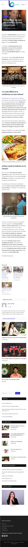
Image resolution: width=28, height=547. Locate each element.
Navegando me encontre (8, 526)
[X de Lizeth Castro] (5, 536)
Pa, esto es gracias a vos (7, 403)
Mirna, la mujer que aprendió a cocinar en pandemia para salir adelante (18, 275)
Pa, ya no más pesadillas (7, 416)
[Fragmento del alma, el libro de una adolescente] (14, 329)
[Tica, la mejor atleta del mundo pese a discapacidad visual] (14, 350)
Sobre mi (4, 524)
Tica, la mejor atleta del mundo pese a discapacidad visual (14, 358)
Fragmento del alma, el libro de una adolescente (14, 337)
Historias (6, 16)
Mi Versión (4, 528)
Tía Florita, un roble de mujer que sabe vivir (6, 290)
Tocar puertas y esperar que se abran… (10, 413)
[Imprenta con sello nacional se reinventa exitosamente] (7, 269)
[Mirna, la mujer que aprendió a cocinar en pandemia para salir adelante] (18, 269)
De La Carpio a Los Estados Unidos (10, 379)
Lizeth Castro (7, 28)
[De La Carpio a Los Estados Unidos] (14, 371)
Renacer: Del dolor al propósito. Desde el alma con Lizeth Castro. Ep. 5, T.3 (14, 410)
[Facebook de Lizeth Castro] (3, 536)
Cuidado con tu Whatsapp (16, 441)
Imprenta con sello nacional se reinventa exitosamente (6, 275)
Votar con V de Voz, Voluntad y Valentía (10, 406)
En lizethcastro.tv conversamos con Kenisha (12, 98)
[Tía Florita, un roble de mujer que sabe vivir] (7, 285)
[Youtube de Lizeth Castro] (7, 536)
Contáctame (5, 530)
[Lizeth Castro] (14, 3)
